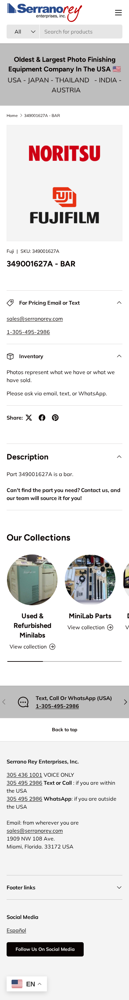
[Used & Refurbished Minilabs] (32, 579)
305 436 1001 (24, 774)
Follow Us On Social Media (45, 949)
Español (16, 930)
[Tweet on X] (28, 417)
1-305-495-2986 (28, 332)
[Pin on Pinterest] (55, 417)
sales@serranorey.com (35, 318)
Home (12, 115)
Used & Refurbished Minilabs (32, 625)
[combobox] (64, 32)
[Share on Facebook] (42, 417)
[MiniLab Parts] (90, 579)
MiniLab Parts (90, 616)
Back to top (64, 730)
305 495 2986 (24, 782)
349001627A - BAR (42, 115)
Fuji (10, 251)
